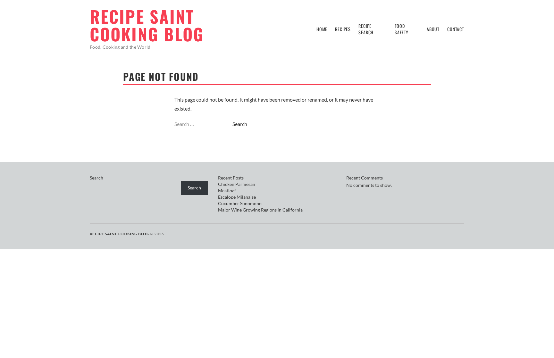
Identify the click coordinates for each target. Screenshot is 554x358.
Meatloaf (227, 190)
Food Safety (401, 29)
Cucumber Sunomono (240, 203)
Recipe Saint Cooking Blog (147, 25)
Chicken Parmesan (236, 184)
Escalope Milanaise (237, 197)
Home (321, 29)
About (433, 29)
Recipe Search (366, 29)
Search (96, 177)
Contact (455, 29)
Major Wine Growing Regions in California (260, 209)
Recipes (343, 29)
